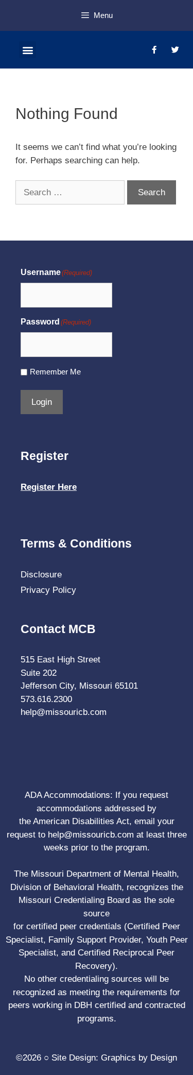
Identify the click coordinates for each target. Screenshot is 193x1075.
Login (41, 402)
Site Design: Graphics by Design (114, 1058)
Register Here (49, 487)
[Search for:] (71, 192)
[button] (27, 49)
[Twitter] (175, 50)
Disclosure (41, 574)
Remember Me (55, 371)
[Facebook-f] (154, 50)
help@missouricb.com (64, 712)
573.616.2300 (46, 699)
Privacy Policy (48, 590)
